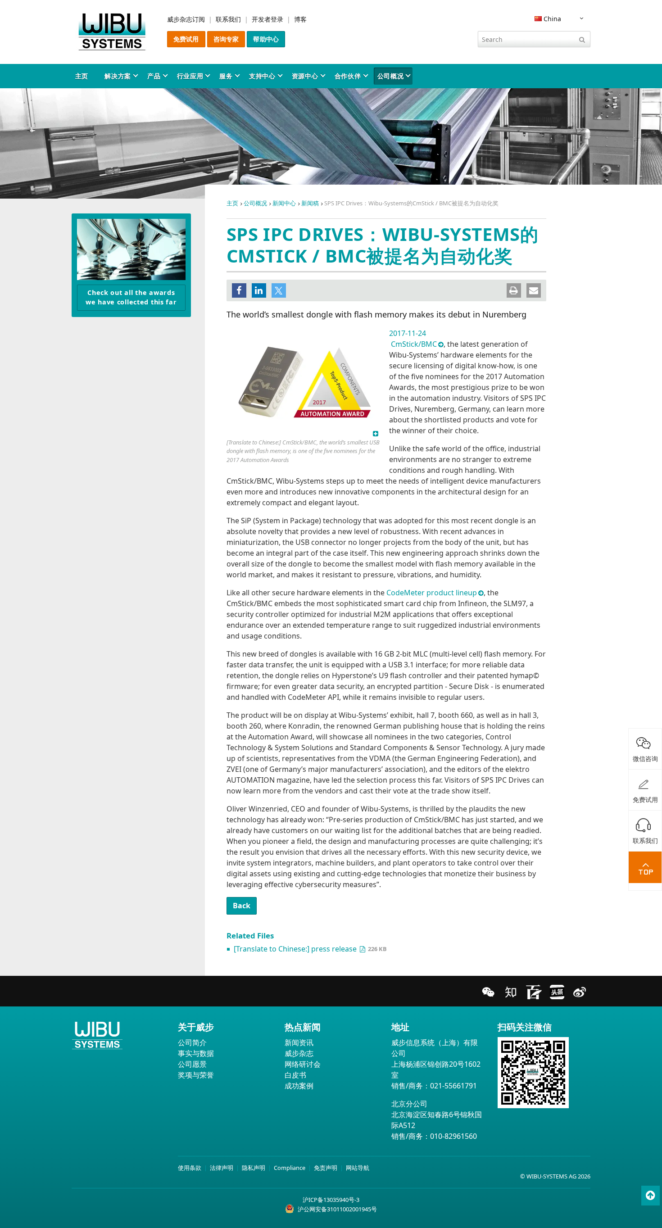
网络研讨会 (303, 1064)
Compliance (289, 1168)
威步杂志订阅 (186, 19)
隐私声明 (253, 1168)
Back (242, 906)
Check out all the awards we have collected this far (131, 297)
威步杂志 (299, 1053)
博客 (300, 19)
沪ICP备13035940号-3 (331, 1200)
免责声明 (325, 1168)
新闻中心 (284, 203)
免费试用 (186, 39)
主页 (81, 76)
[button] (239, 290)
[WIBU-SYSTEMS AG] (112, 32)
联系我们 (228, 19)
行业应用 (190, 76)
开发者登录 (267, 19)
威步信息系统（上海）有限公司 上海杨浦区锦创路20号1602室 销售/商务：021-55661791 (436, 1064)
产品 (153, 76)
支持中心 (262, 76)
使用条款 (189, 1168)
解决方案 (117, 76)
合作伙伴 (348, 76)
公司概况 (390, 76)
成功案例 (299, 1086)
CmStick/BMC (414, 344)
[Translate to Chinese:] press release (296, 949)
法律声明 (221, 1168)
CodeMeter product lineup (431, 593)
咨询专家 (226, 39)
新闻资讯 (299, 1042)
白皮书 (295, 1075)
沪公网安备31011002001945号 (337, 1209)
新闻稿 (310, 203)
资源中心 (305, 76)
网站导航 (357, 1168)
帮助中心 (266, 39)
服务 (225, 76)
